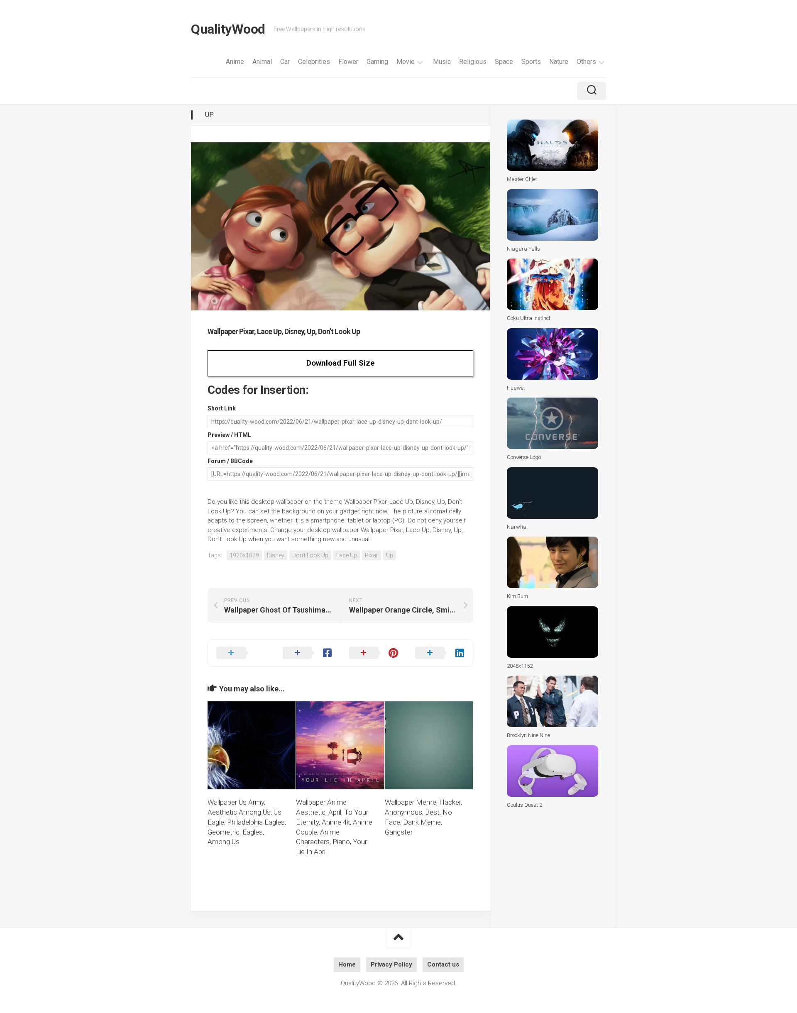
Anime (235, 62)
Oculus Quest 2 (524, 805)
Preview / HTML (229, 435)
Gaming (377, 62)
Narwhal (517, 527)
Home (347, 964)
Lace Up (346, 555)
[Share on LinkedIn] (440, 653)
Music (442, 62)
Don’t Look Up (310, 555)
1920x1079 (244, 555)
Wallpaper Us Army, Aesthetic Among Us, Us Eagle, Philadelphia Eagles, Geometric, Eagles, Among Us (247, 822)
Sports (531, 62)
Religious (473, 62)
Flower (348, 62)
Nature (558, 62)
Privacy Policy (391, 964)
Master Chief (522, 179)
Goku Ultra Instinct (528, 318)
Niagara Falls (523, 249)
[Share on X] (241, 653)
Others (586, 62)
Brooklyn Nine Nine (528, 735)
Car (285, 62)
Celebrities (314, 62)
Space (504, 62)
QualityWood (228, 29)
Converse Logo (524, 457)
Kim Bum (517, 596)
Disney (275, 555)
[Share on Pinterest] (373, 653)
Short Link (222, 408)
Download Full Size (340, 363)
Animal (262, 62)
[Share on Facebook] (307, 653)
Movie (405, 62)
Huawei (516, 388)
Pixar (371, 555)
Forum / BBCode (230, 461)
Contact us (443, 964)
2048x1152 (520, 666)
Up (209, 115)
